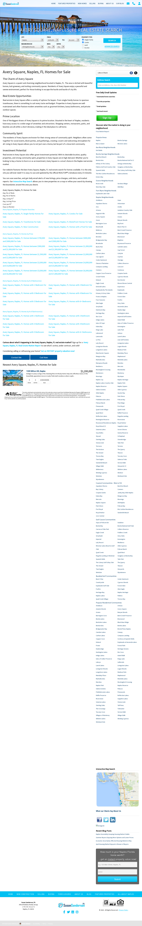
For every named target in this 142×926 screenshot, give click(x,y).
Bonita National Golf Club (126, 526)
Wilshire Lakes (122, 469)
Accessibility (36, 924)
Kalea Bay (99, 326)
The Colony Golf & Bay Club (126, 170)
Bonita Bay (121, 157)
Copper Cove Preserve (103, 273)
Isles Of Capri (100, 323)
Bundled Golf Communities (106, 576)
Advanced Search (112, 46)
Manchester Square (102, 353)
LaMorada (121, 662)
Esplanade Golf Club (102, 586)
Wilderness (99, 469)
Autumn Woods (123, 213)
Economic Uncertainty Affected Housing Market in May (114, 841)
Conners (99, 270)
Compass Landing (102, 267)
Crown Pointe (100, 277)
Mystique (121, 376)
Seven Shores (122, 429)
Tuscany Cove (122, 456)
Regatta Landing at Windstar (105, 556)
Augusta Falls (100, 213)
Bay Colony (99, 489)
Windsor (120, 473)
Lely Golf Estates (123, 340)
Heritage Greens (123, 649)
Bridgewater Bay (101, 240)
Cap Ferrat (121, 250)
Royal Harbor (122, 423)
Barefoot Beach (101, 157)
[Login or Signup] (139, 3)
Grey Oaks (121, 303)
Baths (59, 44)
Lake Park (121, 330)
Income (86, 48)
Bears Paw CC (122, 227)
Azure (98, 220)
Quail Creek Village (102, 410)
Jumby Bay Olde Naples (125, 493)
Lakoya (120, 333)
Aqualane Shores (101, 203)
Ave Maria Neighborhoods (105, 147)
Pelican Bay (121, 400)
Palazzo (98, 396)
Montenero (99, 373)
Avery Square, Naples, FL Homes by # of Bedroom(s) (22, 281)
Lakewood (99, 333)
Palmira (120, 596)
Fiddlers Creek (122, 293)
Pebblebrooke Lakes (103, 400)
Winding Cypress (101, 473)
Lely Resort (100, 343)
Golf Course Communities (105, 519)
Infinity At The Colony (103, 164)
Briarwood (121, 237)
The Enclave (100, 449)
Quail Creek (121, 410)
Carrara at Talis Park (102, 529)
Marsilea (120, 363)
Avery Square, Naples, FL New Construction (20, 227)
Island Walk (121, 320)
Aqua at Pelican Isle (102, 523)
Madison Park (122, 350)
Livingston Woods (102, 346)
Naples (98, 140)
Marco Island (100, 144)
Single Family (88, 40)
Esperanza (121, 287)
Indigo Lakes (100, 320)
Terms (44, 924)
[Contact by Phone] (133, 3)
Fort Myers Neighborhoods (106, 190)
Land (86, 45)
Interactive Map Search (22, 181)
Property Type (87, 37)
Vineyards (121, 569)
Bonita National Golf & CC (126, 160)
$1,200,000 (87, 371)
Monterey (121, 373)
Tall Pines (121, 705)
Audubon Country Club (125, 210)
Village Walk (100, 466)
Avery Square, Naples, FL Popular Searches (19, 209)
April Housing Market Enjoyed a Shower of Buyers (112, 844)
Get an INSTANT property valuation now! (58, 351)
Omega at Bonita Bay (124, 164)
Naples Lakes (100, 596)
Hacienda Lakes (123, 307)
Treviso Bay (100, 456)
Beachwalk (99, 227)
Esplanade (121, 290)
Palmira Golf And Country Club (105, 167)
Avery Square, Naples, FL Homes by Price (18, 234)
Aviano (120, 217)
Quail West (99, 413)
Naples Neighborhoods (104, 197)
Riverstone (121, 420)
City (22, 37)
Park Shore (121, 396)
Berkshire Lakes (101, 233)
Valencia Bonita (123, 174)
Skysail (98, 436)
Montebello (121, 370)
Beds (48, 44)
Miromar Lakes (122, 144)
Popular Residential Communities (109, 603)
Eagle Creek (100, 283)
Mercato (120, 366)
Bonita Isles (100, 160)
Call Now (44, 357)
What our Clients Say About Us (108, 811)
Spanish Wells (100, 170)
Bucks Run (99, 247)
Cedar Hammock (101, 260)
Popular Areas (101, 137)
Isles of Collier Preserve (126, 323)
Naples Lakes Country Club (104, 383)
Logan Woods (122, 346)
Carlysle (120, 253)
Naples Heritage (123, 380)
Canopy (98, 250)
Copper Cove (100, 639)
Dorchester (121, 280)
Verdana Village (123, 184)
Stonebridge (122, 439)
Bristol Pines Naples (124, 629)
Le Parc (98, 340)
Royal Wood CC (101, 426)
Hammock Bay (100, 310)
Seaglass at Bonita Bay (125, 167)
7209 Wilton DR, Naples (35, 371)
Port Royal (121, 406)
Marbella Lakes (122, 360)
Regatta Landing (123, 416)
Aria (97, 207)
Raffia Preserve (123, 413)
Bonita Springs (122, 140)
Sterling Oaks (100, 439)
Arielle (120, 207)
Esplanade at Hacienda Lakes (127, 642)
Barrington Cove (101, 223)
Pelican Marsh (100, 403)
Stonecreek (100, 443)
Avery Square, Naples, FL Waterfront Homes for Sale (70, 222)
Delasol (98, 280)
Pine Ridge (121, 403)
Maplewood (121, 356)
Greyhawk (99, 307)
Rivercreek (99, 184)
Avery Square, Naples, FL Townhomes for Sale (22, 222)
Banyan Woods (122, 220)
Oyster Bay (121, 393)
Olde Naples (100, 393)
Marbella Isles (100, 360)
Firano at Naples (101, 297)
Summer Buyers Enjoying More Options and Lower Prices (115, 837)
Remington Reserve (102, 420)
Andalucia (99, 200)
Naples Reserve (101, 386)
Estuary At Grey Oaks (103, 293)
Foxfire (120, 300)
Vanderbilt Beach (101, 463)
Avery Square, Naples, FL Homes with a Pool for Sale (70, 227)
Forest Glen (121, 297)
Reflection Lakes (101, 416)
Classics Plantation (102, 263)
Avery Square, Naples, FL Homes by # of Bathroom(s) (22, 311)
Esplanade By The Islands (104, 290)
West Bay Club (100, 187)
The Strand (99, 453)
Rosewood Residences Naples (106, 423)
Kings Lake (99, 330)
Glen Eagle (99, 303)
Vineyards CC (122, 466)
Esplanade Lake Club (102, 194)
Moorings (99, 376)
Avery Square (100, 217)
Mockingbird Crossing (103, 370)
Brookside (99, 243)
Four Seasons (100, 300)
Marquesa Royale (101, 363)
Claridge (120, 260)
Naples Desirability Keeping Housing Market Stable (112, 834)
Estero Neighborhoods (104, 180)
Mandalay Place (123, 353)
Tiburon (120, 453)
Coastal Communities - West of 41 (109, 483)
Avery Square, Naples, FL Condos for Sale (65, 213)
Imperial (98, 539)
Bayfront (120, 223)
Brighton (120, 240)
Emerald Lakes (101, 287)
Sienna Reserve (123, 433)
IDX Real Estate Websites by (10, 924)
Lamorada (99, 336)
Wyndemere (100, 479)
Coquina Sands (122, 273)
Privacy (50, 924)
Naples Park (121, 383)
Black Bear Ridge (123, 233)
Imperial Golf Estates (124, 316)
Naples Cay (99, 380)
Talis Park (121, 443)
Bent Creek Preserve (125, 230)
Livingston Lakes (123, 343)
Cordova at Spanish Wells (126, 639)
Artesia (98, 210)
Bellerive (99, 230)
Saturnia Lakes (101, 429)
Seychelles (99, 433)
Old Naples (121, 503)
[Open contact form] (128, 3)
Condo (86, 42)
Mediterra (99, 366)
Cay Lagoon (100, 257)
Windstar (99, 476)
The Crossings (100, 709)
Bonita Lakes (100, 619)
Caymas (120, 257)
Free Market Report (102, 131)
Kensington (121, 326)
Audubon (120, 523)
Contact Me (16, 357)
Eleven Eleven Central (125, 283)
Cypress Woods (123, 277)
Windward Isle (122, 476)
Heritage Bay (100, 313)
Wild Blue (121, 187)
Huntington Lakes (123, 313)
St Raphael (121, 436)
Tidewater (121, 709)
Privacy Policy (123, 910)
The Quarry (121, 449)
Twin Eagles (100, 459)
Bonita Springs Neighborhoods (107, 154)
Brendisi (98, 237)
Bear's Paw (99, 579)
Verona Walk (122, 463)
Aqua (119, 200)
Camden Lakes (122, 247)
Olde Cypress (122, 390)
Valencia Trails (122, 459)
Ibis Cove (99, 316)
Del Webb (99, 150)
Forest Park (121, 646)
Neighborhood (26, 44)
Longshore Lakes (101, 350)
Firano (98, 646)
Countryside (100, 582)
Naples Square (122, 386)
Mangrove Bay (100, 356)
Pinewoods (99, 406)
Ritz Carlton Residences (125, 509)
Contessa (121, 270)
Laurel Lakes (122, 336)
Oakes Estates (101, 390)
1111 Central (100, 516)
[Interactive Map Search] (117, 789)
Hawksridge (121, 310)
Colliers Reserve (123, 263)
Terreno (120, 446)
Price (49, 37)
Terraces (99, 446)
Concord (120, 267)
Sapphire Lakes (123, 426)
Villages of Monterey (103, 715)
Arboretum (121, 203)
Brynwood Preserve (124, 243)
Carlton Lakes (100, 253)
